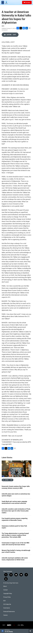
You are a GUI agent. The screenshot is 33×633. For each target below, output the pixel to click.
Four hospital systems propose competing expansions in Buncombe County (14, 519)
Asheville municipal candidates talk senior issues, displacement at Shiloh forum (15, 559)
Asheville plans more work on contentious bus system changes (16, 495)
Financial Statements (9, 611)
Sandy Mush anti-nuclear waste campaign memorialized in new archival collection (14, 502)
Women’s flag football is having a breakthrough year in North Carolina (16, 551)
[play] (3, 631)
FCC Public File (7, 604)
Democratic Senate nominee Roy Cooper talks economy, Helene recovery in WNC (16, 487)
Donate (27, 2)
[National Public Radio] (4, 625)
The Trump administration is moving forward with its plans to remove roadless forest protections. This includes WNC (15, 535)
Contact (5, 590)
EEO (4, 600)
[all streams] (31, 631)
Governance (6, 608)
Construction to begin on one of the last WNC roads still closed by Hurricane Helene (15, 543)
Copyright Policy (7, 593)
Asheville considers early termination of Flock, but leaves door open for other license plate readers (16, 511)
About (5, 586)
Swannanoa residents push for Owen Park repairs (14, 527)
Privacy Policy (7, 597)
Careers (5, 615)
